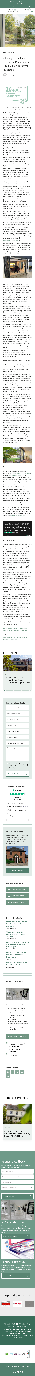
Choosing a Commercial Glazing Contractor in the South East (15, 934)
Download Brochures (9, 1276)
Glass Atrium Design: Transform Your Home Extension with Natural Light (17, 944)
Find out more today (17, 870)
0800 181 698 (13, 1055)
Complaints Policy (25, 1366)
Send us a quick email (17, 902)
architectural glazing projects (20, 473)
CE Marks (5, 1366)
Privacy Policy (23, 764)
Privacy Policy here (17, 1165)
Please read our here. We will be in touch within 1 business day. (17, 766)
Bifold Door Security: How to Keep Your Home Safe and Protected (16, 924)
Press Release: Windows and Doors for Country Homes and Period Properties (15, 630)
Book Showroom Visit (10, 1236)
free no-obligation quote (11, 240)
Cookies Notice (14, 1366)
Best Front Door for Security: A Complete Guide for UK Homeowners (17, 954)
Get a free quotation (17, 896)
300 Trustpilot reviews (16, 475)
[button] (4, 690)
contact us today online (17, 515)
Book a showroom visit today (17, 1036)
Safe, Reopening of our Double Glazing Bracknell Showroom (15, 638)
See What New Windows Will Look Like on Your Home (16, 964)
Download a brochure (18, 889)
